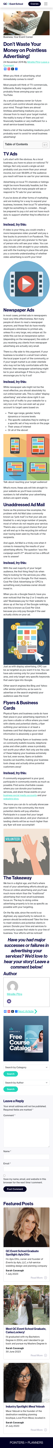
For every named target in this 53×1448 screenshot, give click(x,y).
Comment (9, 1115)
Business (8, 37)
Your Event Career (23, 37)
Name (7, 1151)
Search (10, 1073)
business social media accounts (20, 795)
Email (7, 1163)
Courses (34, 4)
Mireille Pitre (33, 62)
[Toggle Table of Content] (43, 144)
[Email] (9, 1001)
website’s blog (11, 798)
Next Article (26, 1011)
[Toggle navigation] (46, 4)
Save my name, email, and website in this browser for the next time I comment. (24, 1181)
